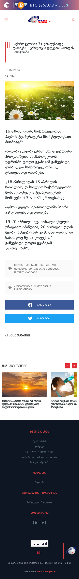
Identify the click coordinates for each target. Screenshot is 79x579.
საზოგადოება (23, 289)
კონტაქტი (39, 446)
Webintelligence (46, 571)
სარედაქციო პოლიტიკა (39, 502)
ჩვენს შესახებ (39, 441)
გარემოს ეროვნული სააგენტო (37, 268)
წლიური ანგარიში (39, 462)
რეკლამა (39, 482)
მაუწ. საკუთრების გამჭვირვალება (39, 457)
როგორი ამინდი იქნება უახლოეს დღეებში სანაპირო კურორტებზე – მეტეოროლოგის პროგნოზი (21, 404)
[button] (6, 20)
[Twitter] (43, 522)
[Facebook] (35, 522)
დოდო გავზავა (25, 272)
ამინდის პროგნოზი (41, 265)
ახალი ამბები (42, 286)
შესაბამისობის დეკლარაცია (39, 451)
